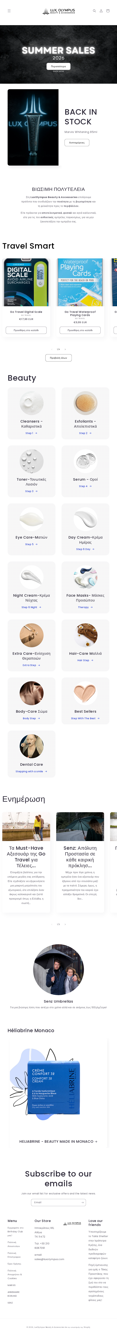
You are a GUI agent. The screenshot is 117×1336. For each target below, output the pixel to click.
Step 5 (29, 544)
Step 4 (83, 486)
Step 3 (29, 491)
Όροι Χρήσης (14, 1263)
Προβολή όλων (58, 357)
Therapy (83, 607)
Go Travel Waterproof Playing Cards (80, 313)
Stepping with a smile (29, 771)
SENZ (10, 1302)
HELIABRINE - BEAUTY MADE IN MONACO (56, 1141)
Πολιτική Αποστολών (14, 1244)
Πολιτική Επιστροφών (14, 1255)
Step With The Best (83, 718)
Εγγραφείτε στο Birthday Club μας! (15, 1231)
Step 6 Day (83, 549)
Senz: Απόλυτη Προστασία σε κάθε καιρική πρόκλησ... (80, 857)
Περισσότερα (58, 66)
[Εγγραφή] (82, 1202)
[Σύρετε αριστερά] (51, 349)
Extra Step (29, 665)
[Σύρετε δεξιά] (65, 349)
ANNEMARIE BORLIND (14, 1294)
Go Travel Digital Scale (26, 312)
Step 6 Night (29, 607)
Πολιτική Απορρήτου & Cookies (15, 1274)
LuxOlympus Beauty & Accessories (49, 1327)
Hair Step (83, 660)
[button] (9, 10)
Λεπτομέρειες (77, 142)
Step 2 (83, 433)
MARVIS (12, 1285)
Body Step (29, 718)
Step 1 (29, 433)
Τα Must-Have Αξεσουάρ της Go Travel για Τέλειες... (26, 857)
